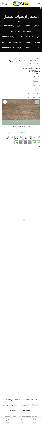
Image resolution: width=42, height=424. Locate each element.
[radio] (38, 138)
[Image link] (21, 307)
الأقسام (21, 22)
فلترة (38, 74)
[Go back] (21, 12)
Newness (37, 89)
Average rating (35, 85)
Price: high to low (34, 97)
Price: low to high (34, 93)
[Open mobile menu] (39, 3)
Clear (38, 147)
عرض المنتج (21, 121)
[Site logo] (21, 3)
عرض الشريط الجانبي (30, 68)
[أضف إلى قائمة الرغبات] (5, 102)
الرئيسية (37, 58)
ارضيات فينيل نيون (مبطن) (21, 127)
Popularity (36, 81)
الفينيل (21, 130)
